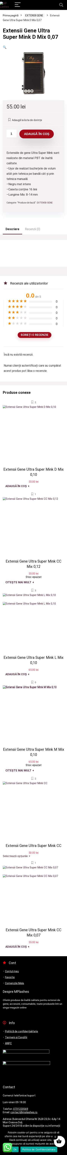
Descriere (12, 229)
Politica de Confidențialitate (38, 1149)
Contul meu (12, 971)
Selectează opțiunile (16, 856)
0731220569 (20, 1108)
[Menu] (17, 5)
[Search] (61, 5)
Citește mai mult (19, 582)
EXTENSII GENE (34, 15)
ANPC (8, 1043)
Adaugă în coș (36, 134)
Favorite (10, 977)
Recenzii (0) (32, 229)
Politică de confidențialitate (21, 1031)
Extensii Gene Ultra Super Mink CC (33, 845)
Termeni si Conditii (16, 1037)
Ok (15, 1149)
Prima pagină (10, 15)
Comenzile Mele (14, 983)
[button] (5, 47)
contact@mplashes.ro (23, 1112)
